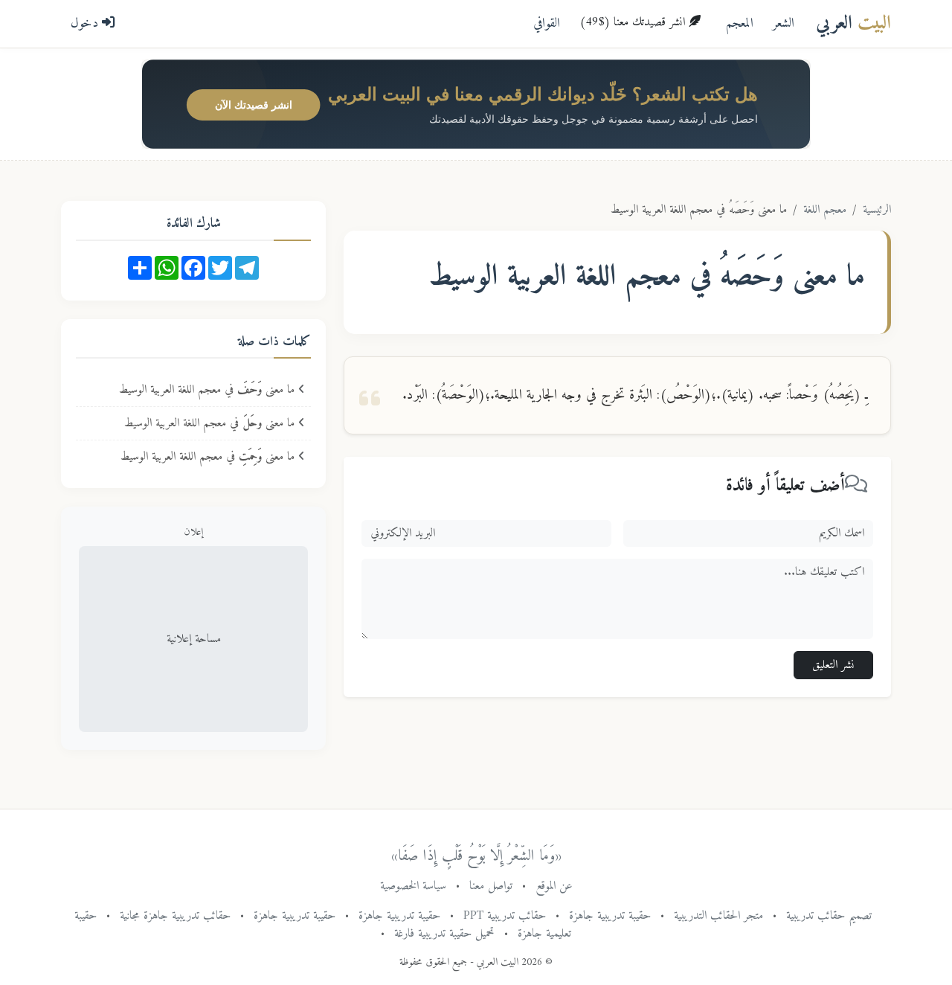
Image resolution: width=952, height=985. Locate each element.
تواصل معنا (490, 886)
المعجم (739, 23)
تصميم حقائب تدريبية (829, 915)
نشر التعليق (833, 665)
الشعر (783, 23)
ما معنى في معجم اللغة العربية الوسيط (208, 389)
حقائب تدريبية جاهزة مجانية (175, 915)
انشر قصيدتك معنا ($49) (634, 22)
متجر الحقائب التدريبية (718, 915)
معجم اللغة (824, 209)
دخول (86, 23)
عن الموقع (554, 886)
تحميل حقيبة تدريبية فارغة (444, 933)
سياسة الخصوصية (413, 886)
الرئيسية (877, 209)
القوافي (546, 23)
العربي (853, 23)
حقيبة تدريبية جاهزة (610, 915)
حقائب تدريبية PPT (504, 915)
